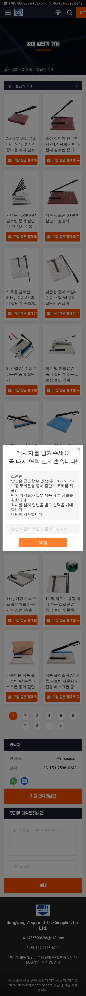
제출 (43, 542)
